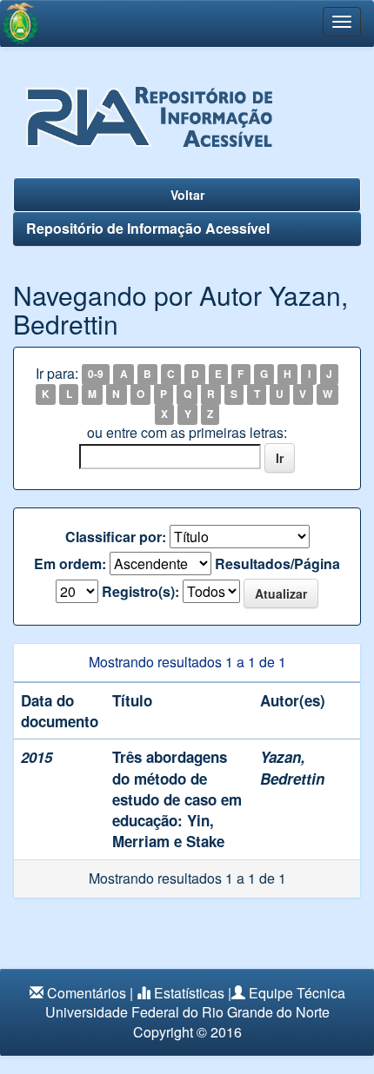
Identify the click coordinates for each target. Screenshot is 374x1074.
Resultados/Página (277, 563)
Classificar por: (115, 537)
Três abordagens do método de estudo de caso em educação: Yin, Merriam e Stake (177, 799)
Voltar (187, 194)
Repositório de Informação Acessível (148, 228)
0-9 (96, 374)
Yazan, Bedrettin (292, 767)
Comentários (86, 993)
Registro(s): (140, 591)
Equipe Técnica (297, 993)
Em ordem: (70, 563)
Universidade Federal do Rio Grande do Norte (187, 1012)
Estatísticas (189, 993)
